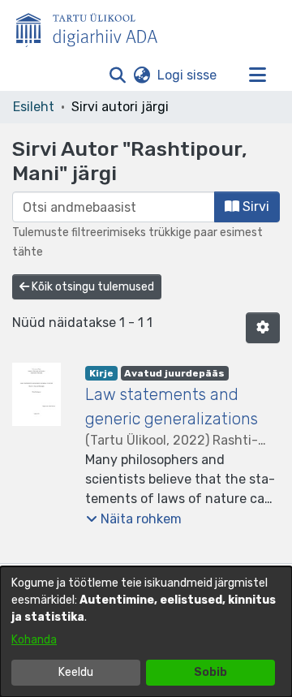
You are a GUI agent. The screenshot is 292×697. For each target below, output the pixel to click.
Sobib (210, 672)
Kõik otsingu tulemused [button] (91, 287)
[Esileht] (93, 26)
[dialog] (146, 631)
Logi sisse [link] (187, 75)
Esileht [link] (33, 106)
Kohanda (34, 640)
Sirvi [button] (254, 206)
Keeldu (75, 672)
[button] (117, 75)
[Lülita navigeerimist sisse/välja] (257, 75)
